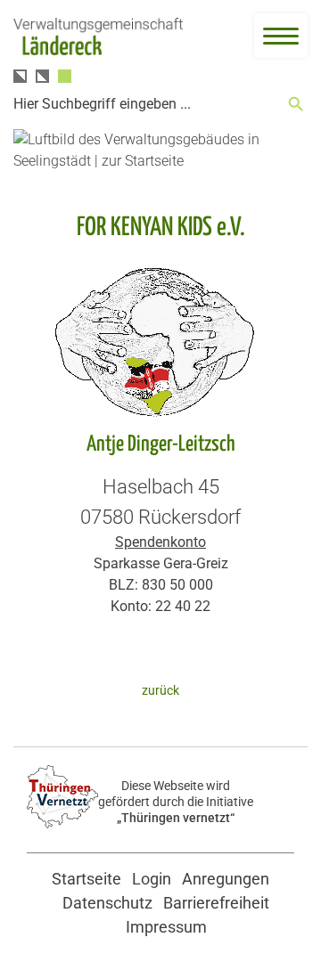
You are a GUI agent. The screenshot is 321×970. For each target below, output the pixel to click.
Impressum (166, 926)
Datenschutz (107, 902)
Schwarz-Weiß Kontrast (20, 76)
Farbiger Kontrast (64, 76)
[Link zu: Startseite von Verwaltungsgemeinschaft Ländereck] (98, 37)
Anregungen (225, 878)
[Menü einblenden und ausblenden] (281, 35)
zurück (160, 690)
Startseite (86, 878)
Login (151, 878)
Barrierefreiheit (216, 902)
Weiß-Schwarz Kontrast (42, 76)
